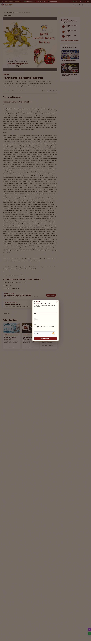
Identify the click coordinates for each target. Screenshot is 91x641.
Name (35, 308)
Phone (35, 313)
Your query (36, 324)
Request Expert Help (45, 338)
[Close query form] (57, 302)
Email (35, 319)
